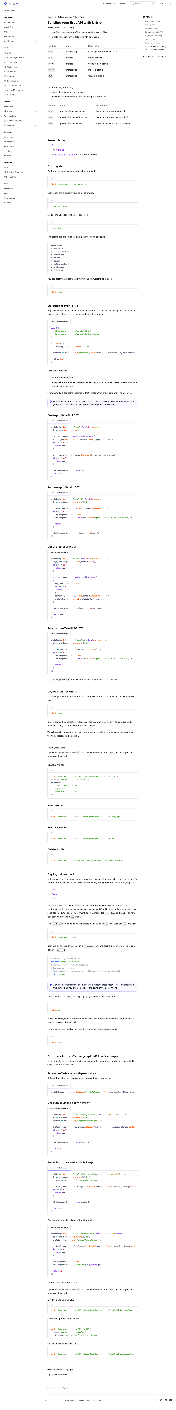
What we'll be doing (152, 21)
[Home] (13, 3)
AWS (57, 154)
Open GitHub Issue (59, 1375)
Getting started (151, 28)
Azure (72, 154)
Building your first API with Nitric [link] (71, 17)
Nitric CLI (60, 150)
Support (81, 1400)
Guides (122, 4)
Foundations (109, 4)
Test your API (150, 39)
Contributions (70, 1400)
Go (53, 145)
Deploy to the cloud (152, 43)
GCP (63, 154)
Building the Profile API (154, 32)
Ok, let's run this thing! (153, 36)
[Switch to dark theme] (170, 3)
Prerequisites (150, 25)
